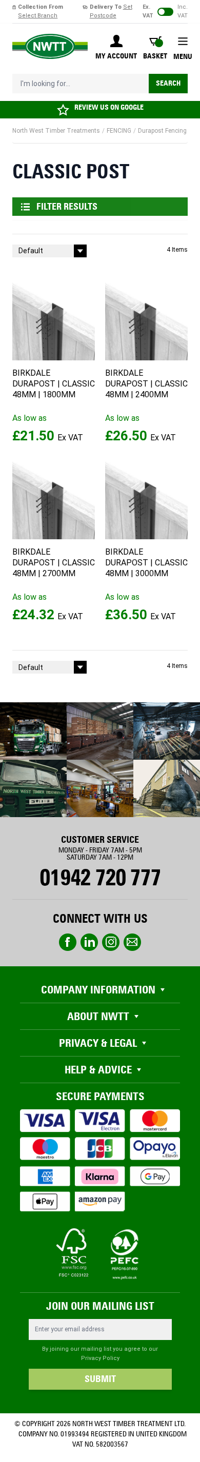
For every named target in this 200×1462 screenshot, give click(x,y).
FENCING (119, 130)
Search (168, 83)
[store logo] (50, 46)
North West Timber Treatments (56, 130)
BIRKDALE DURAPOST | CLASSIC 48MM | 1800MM (53, 383)
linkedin (89, 942)
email (132, 942)
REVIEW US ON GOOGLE (109, 107)
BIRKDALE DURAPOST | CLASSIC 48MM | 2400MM (146, 383)
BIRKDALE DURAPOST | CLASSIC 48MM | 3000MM (146, 562)
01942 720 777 (99, 877)
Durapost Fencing (162, 130)
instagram (110, 942)
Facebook (67, 942)
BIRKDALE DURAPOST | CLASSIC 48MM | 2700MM (53, 562)
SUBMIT (100, 1379)
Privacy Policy (100, 1358)
